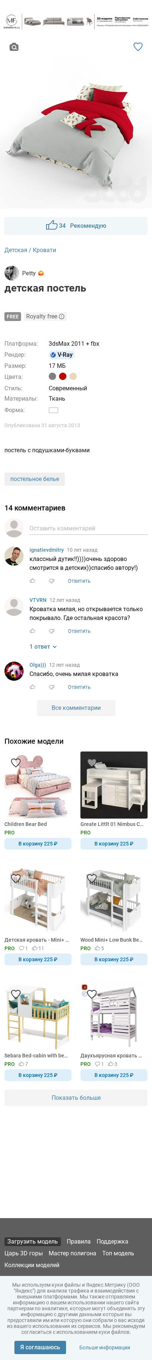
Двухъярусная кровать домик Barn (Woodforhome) (112, 1056)
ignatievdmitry (47, 550)
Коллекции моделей (31, 1265)
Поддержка (112, 1241)
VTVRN (38, 600)
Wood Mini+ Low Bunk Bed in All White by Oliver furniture (112, 940)
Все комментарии (76, 707)
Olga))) (38, 665)
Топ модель (118, 1253)
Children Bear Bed (25, 824)
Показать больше (76, 1097)
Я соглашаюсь (40, 1347)
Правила (79, 1241)
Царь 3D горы (23, 1253)
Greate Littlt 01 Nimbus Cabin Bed (112, 824)
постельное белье (34, 478)
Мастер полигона (72, 1253)
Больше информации (104, 1347)
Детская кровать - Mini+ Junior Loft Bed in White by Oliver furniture (36, 940)
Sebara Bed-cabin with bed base (36, 1056)
